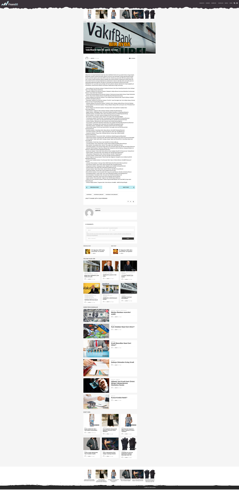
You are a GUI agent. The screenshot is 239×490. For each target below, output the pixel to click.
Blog (85, 427)
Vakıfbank (89, 194)
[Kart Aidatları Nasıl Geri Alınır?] (96, 331)
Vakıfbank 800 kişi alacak (91, 299)
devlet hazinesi (129, 294)
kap (108, 294)
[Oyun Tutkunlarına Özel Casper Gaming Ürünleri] (110, 444)
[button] (234, 3)
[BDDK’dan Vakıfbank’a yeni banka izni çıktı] (91, 266)
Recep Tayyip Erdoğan (130, 272)
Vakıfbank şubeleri (98, 194)
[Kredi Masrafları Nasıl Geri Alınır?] (96, 348)
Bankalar (220, 3)
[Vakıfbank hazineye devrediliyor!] (128, 288)
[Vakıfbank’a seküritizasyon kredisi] (110, 288)
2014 (108, 272)
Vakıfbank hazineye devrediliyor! (126, 297)
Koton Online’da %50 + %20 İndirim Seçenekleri (91, 429)
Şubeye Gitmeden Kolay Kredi (122, 362)
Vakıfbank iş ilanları (88, 296)
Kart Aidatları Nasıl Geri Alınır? (122, 327)
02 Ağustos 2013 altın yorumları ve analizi (98, 250)
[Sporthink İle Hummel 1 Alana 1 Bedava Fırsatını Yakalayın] (128, 420)
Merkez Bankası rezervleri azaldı (121, 313)
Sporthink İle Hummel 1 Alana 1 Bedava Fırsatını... (113, 480)
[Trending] (107, 311)
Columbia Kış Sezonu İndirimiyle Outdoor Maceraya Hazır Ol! (127, 454)
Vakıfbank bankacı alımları (90, 295)
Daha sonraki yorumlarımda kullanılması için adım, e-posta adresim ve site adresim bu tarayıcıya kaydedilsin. (109, 234)
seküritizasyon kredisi (107, 295)
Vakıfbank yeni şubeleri (112, 194)
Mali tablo (105, 273)
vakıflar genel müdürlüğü (127, 274)
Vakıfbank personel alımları (90, 298)
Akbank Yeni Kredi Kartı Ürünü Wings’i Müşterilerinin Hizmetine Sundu (123, 383)
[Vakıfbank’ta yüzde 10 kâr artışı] (110, 266)
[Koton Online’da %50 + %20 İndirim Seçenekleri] (91, 420)
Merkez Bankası (123, 310)
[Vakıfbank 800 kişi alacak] (91, 288)
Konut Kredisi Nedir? (119, 398)
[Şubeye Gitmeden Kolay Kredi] (96, 367)
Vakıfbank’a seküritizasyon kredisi (110, 298)
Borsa (226, 3)
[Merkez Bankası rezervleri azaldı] (96, 315)
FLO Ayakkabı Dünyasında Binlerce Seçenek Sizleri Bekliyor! (110, 430)
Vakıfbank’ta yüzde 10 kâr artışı (109, 275)
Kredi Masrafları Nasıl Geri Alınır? (121, 344)
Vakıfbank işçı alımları (89, 297)
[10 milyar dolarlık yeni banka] (128, 266)
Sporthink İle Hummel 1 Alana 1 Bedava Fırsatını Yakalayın (127, 430)
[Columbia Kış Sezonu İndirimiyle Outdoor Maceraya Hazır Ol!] (128, 444)
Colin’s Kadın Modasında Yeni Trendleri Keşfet (91, 453)
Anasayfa (201, 3)
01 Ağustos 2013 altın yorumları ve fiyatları (125, 250)
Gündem (208, 3)
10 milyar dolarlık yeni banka (127, 276)
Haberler (213, 3)
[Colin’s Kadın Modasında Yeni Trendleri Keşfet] (91, 444)
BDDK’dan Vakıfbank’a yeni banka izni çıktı (91, 276)
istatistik (112, 272)
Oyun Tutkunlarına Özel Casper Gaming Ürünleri (109, 453)
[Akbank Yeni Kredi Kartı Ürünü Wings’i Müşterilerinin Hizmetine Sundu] (96, 385)
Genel (231, 3)
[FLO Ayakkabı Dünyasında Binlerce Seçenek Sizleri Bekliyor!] (110, 420)
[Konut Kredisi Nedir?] (96, 402)
